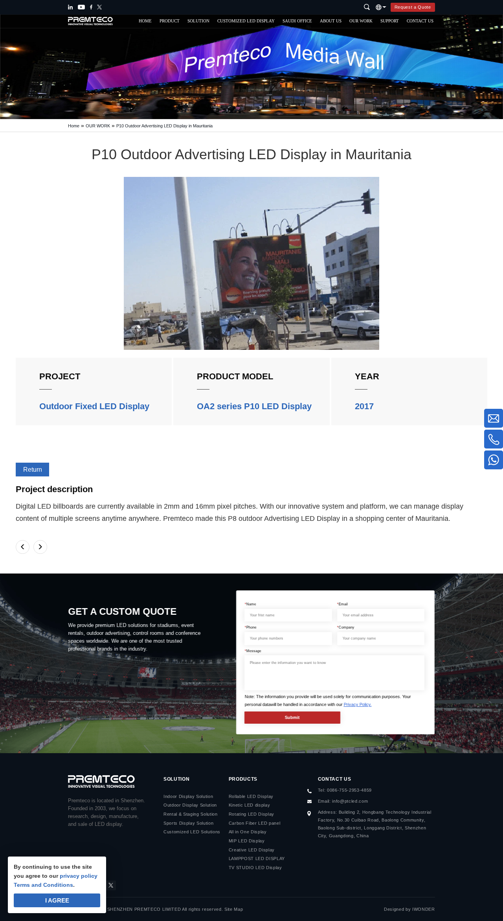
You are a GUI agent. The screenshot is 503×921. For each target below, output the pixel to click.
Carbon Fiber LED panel (255, 823)
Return (32, 469)
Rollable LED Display (251, 796)
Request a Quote (413, 7)
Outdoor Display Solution (190, 805)
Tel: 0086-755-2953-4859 (345, 790)
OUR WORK (361, 21)
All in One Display (248, 831)
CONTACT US (420, 21)
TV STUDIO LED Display (255, 867)
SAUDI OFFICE (297, 21)
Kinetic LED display (249, 805)
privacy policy (78, 876)
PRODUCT (170, 21)
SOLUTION (198, 21)
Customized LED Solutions (191, 831)
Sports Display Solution (188, 823)
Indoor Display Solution (188, 796)
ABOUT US (330, 21)
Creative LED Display (252, 849)
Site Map (233, 909)
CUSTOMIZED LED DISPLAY (246, 21)
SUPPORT (389, 21)
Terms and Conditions (43, 885)
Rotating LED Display (251, 814)
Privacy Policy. (358, 704)
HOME (145, 21)
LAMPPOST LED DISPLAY (257, 858)
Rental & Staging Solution (190, 814)
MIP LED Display (247, 840)
